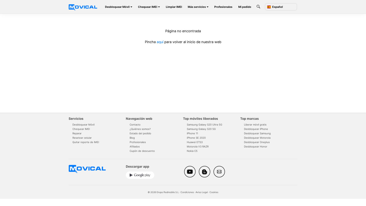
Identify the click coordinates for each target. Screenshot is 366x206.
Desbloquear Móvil (117, 6)
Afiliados (135, 146)
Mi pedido (244, 6)
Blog (132, 137)
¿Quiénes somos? (140, 128)
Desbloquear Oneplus (257, 142)
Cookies (213, 192)
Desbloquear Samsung (257, 133)
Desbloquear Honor (255, 146)
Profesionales (223, 6)
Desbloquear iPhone (256, 128)
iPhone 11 (192, 133)
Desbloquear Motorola (257, 137)
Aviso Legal (202, 192)
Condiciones (187, 192)
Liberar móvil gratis (255, 124)
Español (277, 6)
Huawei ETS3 (195, 142)
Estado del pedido (140, 133)
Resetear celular (82, 137)
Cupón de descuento (142, 150)
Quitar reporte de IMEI (85, 142)
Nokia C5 (192, 150)
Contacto (135, 124)
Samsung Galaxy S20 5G (201, 128)
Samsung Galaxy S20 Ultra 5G (204, 124)
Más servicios (197, 6)
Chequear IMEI (147, 6)
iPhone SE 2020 (196, 137)
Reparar (77, 133)
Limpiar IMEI (174, 6)
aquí (160, 42)
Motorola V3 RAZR (198, 146)
